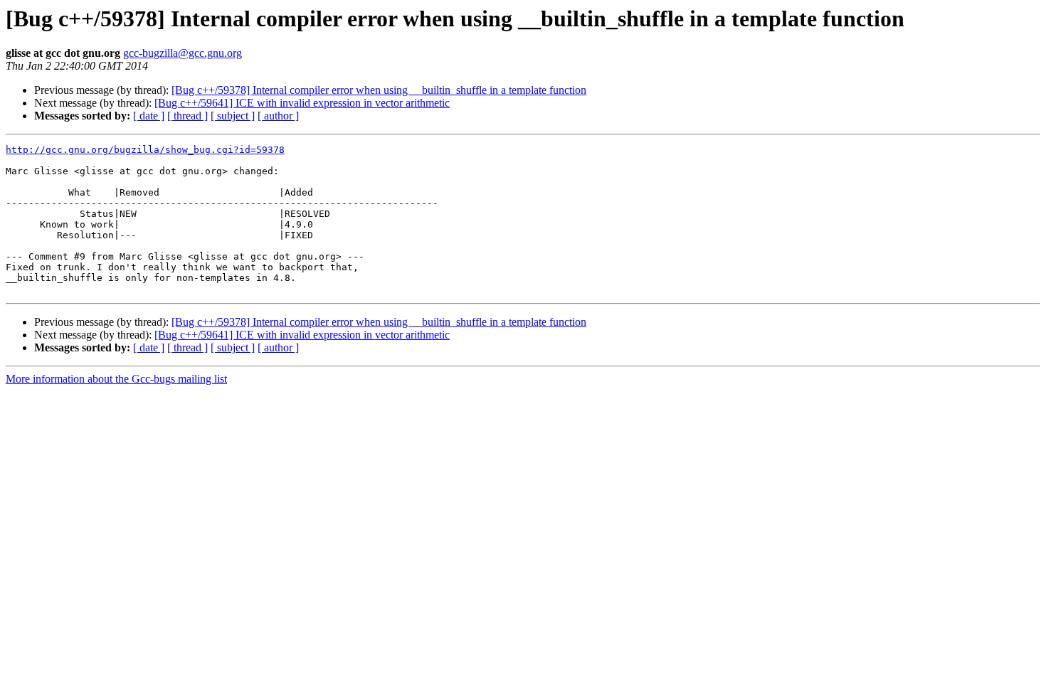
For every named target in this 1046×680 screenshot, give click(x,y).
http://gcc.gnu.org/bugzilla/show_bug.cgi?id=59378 (145, 149)
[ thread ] (187, 116)
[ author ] (278, 116)
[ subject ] (233, 116)
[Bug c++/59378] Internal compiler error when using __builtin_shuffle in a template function (378, 90)
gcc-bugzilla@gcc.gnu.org (182, 53)
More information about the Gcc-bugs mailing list (116, 379)
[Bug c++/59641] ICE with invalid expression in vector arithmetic (302, 103)
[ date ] (148, 116)
